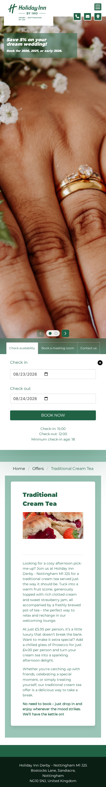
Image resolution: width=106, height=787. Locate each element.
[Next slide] (65, 333)
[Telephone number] (77, 16)
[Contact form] (87, 16)
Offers (38, 468)
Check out (20, 388)
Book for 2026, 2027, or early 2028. (34, 51)
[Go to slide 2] (55, 333)
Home (19, 468)
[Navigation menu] (97, 6)
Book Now (53, 415)
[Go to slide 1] (50, 333)
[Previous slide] (40, 333)
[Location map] (97, 16)
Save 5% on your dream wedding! (26, 42)
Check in (19, 362)
